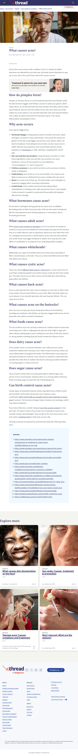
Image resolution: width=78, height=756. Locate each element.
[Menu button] (4, 3)
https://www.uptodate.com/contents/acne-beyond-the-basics (38, 448)
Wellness (29, 682)
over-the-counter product (50, 408)
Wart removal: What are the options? (57, 636)
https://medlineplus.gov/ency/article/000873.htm (33, 497)
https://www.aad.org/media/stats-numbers (31, 463)
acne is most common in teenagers (27, 226)
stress (23, 183)
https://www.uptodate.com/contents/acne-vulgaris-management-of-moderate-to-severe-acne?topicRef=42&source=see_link (34, 442)
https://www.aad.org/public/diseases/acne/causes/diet (35, 472)
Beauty (29, 703)
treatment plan (24, 417)
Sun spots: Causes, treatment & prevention (58, 572)
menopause (26, 150)
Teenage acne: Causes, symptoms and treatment (16, 636)
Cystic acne (45, 270)
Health (5, 568)
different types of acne (31, 270)
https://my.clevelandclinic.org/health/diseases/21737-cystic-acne (39, 482)
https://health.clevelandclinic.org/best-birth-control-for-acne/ (38, 494)
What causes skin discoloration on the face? (19, 572)
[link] (26, 670)
